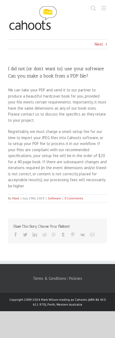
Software (54, 198)
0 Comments (73, 198)
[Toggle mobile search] (93, 8)
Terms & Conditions (49, 278)
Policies (75, 278)
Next (99, 44)
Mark (15, 198)
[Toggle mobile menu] (104, 8)
